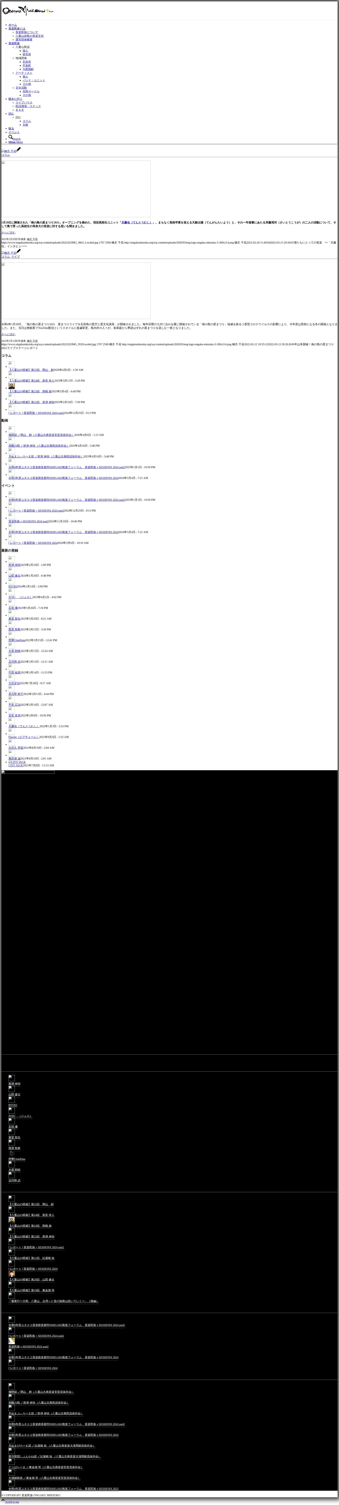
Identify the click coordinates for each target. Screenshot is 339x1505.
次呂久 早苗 (15, 747)
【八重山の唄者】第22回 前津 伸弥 (31, 402)
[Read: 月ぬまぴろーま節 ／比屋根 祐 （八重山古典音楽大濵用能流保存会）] (11, 1443)
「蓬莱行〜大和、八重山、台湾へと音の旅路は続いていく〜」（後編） (53, 1301)
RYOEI (12, 586)
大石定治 (14, 683)
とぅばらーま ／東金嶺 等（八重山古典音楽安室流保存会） (45, 1467)
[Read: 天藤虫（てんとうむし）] (11, 723)
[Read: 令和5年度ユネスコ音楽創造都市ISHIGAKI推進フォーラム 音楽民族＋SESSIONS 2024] (11, 474)
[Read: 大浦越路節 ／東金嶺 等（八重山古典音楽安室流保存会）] (11, 1475)
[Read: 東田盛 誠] (11, 755)
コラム (5, 154)
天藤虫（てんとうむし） (137, 222)
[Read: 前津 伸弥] (11, 561)
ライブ (15, 256)
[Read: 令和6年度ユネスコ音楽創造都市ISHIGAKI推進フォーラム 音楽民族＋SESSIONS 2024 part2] (11, 464)
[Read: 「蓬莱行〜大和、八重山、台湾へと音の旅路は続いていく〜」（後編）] (11, 1298)
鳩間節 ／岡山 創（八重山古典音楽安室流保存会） (41, 434)
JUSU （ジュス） (20, 597)
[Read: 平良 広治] (11, 701)
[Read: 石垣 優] (11, 604)
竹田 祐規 (14, 672)
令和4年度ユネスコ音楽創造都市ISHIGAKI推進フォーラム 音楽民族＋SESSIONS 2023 (63, 1488)
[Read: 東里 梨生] (11, 615)
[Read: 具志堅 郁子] (11, 690)
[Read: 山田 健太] (11, 572)
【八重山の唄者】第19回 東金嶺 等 (31, 1290)
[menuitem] (173, 25)
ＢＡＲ (20, 109)
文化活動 (21, 87)
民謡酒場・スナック (28, 106)
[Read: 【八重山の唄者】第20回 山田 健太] (11, 1277)
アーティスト (24, 72)
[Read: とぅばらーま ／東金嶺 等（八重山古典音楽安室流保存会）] (11, 1464)
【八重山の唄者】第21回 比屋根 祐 (31, 1258)
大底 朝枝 (14, 650)
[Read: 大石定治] (11, 680)
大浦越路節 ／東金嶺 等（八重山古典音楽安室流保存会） (44, 1477)
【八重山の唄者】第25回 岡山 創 (31, 369)
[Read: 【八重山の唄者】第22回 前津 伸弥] (11, 398)
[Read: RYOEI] (11, 583)
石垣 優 (13, 607)
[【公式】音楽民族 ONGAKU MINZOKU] (27, 18)
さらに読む (8, 232)
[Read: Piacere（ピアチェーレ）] (11, 733)
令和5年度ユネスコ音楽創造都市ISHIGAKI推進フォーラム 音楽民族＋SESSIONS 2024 (63, 477)
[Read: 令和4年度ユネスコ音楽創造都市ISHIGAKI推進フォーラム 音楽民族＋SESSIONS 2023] (11, 1486)
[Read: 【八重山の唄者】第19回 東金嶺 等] (11, 1287)
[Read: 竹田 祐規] (11, 669)
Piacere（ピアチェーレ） (23, 736)
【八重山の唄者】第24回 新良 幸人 (31, 380)
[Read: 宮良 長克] (11, 712)
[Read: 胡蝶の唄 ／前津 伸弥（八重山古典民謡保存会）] (11, 442)
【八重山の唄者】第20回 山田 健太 (31, 1279)
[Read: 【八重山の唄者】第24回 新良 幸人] (11, 377)
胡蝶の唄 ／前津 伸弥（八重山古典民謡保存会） (38, 445)
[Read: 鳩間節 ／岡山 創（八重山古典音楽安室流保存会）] (11, 431)
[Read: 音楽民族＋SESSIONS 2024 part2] (11, 518)
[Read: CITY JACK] (17, 762)
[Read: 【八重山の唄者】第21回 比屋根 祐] (11, 1255)
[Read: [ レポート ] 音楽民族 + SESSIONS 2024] (11, 539)
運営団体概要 (24, 39)
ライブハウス (24, 102)
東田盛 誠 (14, 758)
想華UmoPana (16, 640)
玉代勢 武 (14, 661)
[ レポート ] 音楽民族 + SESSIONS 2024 (33, 542)
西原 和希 (14, 629)
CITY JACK (15, 765)
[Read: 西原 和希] (11, 626)
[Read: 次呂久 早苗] (11, 744)
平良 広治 (14, 704)
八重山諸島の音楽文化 (30, 35)
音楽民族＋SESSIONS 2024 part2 (28, 521)
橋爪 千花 (32, 239)
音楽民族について (27, 32)
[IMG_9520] (76, 318)
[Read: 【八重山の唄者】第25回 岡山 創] (11, 366)
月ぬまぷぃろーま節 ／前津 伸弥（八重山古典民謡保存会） (45, 456)
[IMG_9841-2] (76, 216)
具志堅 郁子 (15, 693)
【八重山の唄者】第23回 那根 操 (30, 391)
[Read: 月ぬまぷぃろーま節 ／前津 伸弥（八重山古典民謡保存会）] (11, 453)
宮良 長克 (14, 715)
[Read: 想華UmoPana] (11, 637)
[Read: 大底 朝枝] (11, 647)
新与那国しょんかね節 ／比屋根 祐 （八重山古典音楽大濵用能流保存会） (54, 1456)
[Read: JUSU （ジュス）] (11, 593)
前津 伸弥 (14, 564)
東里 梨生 (14, 618)
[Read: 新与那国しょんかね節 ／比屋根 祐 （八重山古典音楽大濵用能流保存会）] (11, 1454)
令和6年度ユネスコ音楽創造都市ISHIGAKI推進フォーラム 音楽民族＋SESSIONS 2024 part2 (66, 467)
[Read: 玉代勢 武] (11, 658)
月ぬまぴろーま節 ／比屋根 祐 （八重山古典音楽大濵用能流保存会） (51, 1445)
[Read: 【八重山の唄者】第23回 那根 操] (11, 388)
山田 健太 (14, 575)
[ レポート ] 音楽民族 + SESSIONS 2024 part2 (36, 412)
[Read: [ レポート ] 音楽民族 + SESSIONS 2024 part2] (11, 409)
